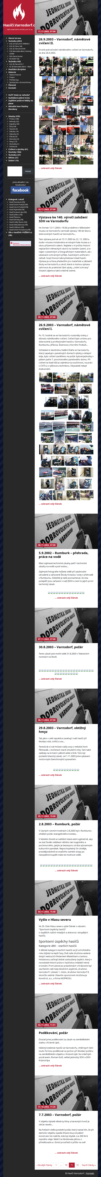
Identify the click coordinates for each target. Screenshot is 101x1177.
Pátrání (12, 136)
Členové (12, 85)
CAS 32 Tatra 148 (15, 46)
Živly (11, 126)
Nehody (12, 121)
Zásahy (11, 116)
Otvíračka (13, 144)
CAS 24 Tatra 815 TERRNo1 (19, 44)
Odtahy (12, 131)
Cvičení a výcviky (16, 149)
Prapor (12, 77)
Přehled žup (14, 80)
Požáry (12, 119)
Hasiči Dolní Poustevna (18, 229)
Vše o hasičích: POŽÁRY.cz (20, 232)
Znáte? (11, 160)
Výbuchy (12, 134)
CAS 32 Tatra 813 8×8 (17, 49)
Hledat (28, 171)
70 (66, 1165)
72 (77, 1165)
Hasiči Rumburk (15, 202)
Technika (12, 155)
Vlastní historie (15, 75)
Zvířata (12, 146)
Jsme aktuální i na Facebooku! (20, 183)
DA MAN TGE (14, 59)
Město (11, 157)
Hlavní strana (14, 38)
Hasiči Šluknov (15, 217)
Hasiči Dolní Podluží (16, 204)
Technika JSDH (15, 41)
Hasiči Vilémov (15, 227)
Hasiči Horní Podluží (17, 207)
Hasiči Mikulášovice (16, 225)
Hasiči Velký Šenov (16, 222)
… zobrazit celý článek (50, 168)
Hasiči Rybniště (15, 209)
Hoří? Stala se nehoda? (19, 95)
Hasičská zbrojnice (17, 69)
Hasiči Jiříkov (14, 214)
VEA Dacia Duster (16, 56)
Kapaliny (12, 124)
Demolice (13, 139)
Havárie (12, 129)
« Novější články (44, 1165)
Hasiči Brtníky (14, 219)
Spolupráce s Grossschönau (20, 82)
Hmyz (11, 141)
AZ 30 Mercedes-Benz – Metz (20, 66)
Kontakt (12, 88)
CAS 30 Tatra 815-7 (16, 64)
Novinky (12, 152)
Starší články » (89, 1165)
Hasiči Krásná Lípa (16, 212)
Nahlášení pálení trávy (19, 98)
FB (23, 202)
